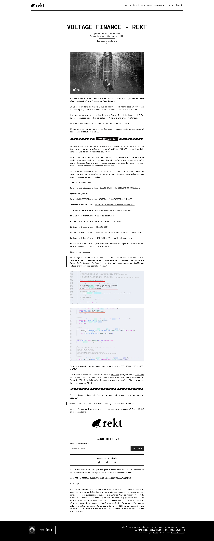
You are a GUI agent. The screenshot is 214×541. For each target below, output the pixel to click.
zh (107, 43)
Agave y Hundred (86, 395)
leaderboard (145, 5)
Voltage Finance (97, 36)
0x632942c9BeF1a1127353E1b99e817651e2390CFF (114, 205)
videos (133, 5)
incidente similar (106, 115)
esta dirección (117, 377)
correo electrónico (79, 443)
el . (80, 412)
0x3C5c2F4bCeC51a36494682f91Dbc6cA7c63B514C (110, 478)
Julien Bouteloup (178, 533)
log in (179, 5)
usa (133, 149)
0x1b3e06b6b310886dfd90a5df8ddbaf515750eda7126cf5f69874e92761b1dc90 (101, 199)
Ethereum (115, 374)
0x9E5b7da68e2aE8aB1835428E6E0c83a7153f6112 (114, 210)
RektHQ (155, 533)
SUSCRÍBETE (45, 530)
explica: (86, 252)
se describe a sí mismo (115, 107)
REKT (122, 36)
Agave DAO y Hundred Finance (115, 146)
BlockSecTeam (85, 182)
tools (170, 5)
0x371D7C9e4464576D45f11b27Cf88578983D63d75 (120, 188)
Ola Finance (112, 36)
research (159, 5)
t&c (126, 5)
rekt (148, 527)
